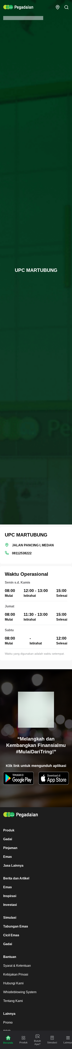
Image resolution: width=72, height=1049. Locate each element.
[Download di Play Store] (18, 778)
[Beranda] (8, 1037)
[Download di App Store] (53, 778)
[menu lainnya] (68, 1037)
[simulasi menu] (52, 1037)
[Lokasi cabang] (57, 7)
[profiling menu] (37, 1036)
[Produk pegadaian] (23, 1037)
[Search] (66, 7)
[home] (18, 7)
